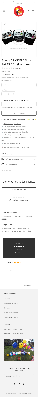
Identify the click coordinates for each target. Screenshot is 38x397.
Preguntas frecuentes (11, 303)
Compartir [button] (7, 171)
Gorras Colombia (15, 393)
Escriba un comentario (19, 189)
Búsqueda (7, 299)
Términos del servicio (11, 313)
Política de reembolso (11, 317)
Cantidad (4, 90)
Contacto (7, 308)
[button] (4, 11)
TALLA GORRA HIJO (7, 81)
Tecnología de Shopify (26, 393)
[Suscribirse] (31, 376)
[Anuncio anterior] (4, 2)
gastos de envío (7, 77)
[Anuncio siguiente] (34, 2)
